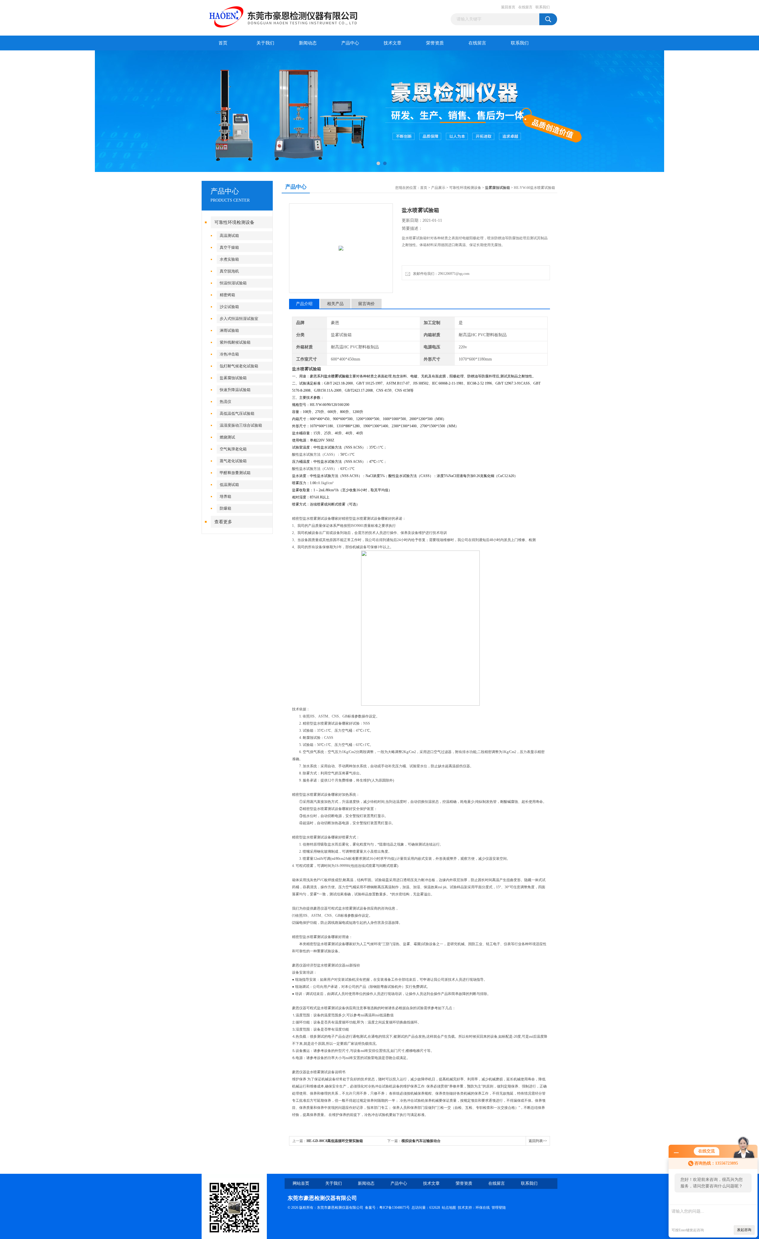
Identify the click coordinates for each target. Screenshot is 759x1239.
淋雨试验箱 (229, 330)
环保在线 (483, 1207)
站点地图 (449, 1207)
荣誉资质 (435, 43)
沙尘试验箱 (229, 306)
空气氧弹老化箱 (233, 449)
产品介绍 (304, 304)
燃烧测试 (227, 437)
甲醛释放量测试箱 (235, 473)
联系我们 (542, 7)
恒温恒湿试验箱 (233, 283)
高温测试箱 (229, 235)
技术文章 (392, 43)
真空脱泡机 (229, 271)
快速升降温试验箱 (235, 390)
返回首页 (508, 7)
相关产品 (335, 304)
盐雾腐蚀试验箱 (233, 378)
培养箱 (225, 496)
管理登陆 (499, 1207)
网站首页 (301, 1183)
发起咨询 (744, 1230)
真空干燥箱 (229, 247)
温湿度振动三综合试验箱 (241, 425)
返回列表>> (538, 1141)
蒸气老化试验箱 (233, 461)
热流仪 (225, 401)
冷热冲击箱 (229, 354)
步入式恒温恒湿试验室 (239, 318)
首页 (223, 43)
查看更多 (223, 521)
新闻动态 (308, 43)
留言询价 (366, 304)
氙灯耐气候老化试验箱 (239, 366)
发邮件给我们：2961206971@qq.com (440, 274)
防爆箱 (225, 508)
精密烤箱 (227, 295)
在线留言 (525, 7)
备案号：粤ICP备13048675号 (387, 1207)
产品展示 (438, 188)
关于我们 (265, 43)
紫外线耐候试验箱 (235, 342)
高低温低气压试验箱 (237, 413)
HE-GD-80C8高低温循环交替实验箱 (335, 1141)
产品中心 (350, 43)
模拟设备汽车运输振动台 (421, 1141)
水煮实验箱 (229, 259)
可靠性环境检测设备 (234, 222)
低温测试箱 (229, 484)
